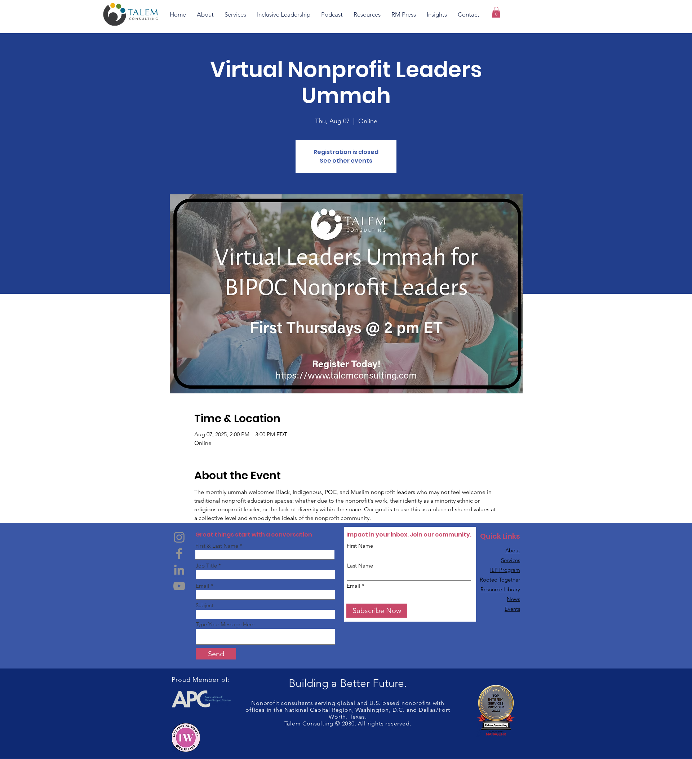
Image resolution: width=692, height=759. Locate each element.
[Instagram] (179, 537)
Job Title (206, 565)
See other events (346, 160)
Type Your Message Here (225, 624)
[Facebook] (179, 553)
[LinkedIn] (179, 569)
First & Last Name (216, 545)
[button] (496, 12)
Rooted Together (500, 579)
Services (510, 560)
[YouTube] (179, 586)
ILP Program (505, 569)
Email (202, 585)
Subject (204, 605)
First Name (360, 545)
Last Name (360, 565)
